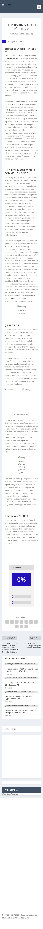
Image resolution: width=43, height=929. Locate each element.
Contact (8, 816)
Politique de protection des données (19, 839)
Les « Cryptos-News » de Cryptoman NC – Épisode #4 (21, 684)
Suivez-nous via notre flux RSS (22, 890)
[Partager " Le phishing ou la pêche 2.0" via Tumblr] (21, 621)
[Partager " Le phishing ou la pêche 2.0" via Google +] (16, 621)
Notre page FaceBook (21, 865)
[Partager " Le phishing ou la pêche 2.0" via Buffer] (35, 621)
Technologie (29, 34)
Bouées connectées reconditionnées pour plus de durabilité (20, 711)
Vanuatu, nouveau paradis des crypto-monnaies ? (18, 697)
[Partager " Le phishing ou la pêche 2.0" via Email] (21, 626)
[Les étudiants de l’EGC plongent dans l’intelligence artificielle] (21, 664)
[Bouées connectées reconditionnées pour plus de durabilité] (21, 706)
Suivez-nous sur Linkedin (24, 881)
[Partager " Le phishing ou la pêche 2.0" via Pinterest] (26, 621)
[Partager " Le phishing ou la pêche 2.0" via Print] (26, 626)
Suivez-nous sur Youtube (24, 873)
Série (22, 34)
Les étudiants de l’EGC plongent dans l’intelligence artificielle (21, 670)
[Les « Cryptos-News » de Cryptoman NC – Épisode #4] (21, 678)
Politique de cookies (15, 830)
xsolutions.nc (24, 918)
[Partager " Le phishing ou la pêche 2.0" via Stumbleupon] (16, 626)
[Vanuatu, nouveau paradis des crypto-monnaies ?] (21, 692)
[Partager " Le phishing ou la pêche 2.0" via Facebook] (7, 621)
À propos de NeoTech (15, 809)
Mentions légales (13, 823)
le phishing (16, 104)
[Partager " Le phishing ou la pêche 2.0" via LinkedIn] (31, 621)
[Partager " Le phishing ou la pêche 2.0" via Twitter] (12, 621)
